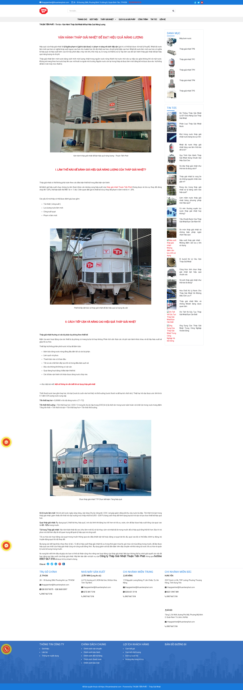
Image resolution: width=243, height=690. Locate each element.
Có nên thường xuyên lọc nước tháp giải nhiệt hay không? (190, 211)
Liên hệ (163, 19)
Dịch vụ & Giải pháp (127, 19)
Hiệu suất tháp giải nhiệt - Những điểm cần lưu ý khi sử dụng (190, 242)
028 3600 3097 (61, 589)
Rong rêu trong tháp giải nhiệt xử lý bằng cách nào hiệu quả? (190, 189)
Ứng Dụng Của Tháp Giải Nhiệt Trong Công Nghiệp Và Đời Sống (190, 328)
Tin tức (153, 19)
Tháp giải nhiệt (107, 19)
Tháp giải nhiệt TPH (187, 70)
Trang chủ (82, 19)
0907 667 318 (46, 594)
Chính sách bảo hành (92, 652)
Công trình (143, 19)
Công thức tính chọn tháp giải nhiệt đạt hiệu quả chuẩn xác (190, 272)
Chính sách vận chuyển (93, 649)
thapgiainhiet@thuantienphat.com (55, 2)
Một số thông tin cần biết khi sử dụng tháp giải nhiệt (75, 384)
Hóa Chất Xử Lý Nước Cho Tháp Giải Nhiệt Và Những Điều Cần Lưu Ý (190, 293)
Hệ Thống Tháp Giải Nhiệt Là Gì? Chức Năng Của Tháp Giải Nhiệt (190, 115)
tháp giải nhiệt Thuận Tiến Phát (119, 187)
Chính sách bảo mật (91, 663)
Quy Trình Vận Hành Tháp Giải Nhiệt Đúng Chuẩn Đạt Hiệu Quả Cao (190, 157)
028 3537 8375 (47, 589)
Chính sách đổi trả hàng (93, 656)
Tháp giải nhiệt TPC (187, 59)
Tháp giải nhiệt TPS (187, 91)
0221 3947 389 (173, 592)
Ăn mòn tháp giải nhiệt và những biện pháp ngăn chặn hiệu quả (190, 232)
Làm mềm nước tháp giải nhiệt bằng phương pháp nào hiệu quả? (190, 200)
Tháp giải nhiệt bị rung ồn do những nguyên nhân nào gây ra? (190, 179)
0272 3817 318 (89, 592)
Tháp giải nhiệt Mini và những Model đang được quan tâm (190, 303)
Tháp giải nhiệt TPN (187, 80)
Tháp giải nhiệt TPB (187, 49)
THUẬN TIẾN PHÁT (46, 24)
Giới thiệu (94, 19)
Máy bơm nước (185, 38)
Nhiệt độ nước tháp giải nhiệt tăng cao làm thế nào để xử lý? (190, 147)
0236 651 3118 (131, 592)
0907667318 (136, 2)
